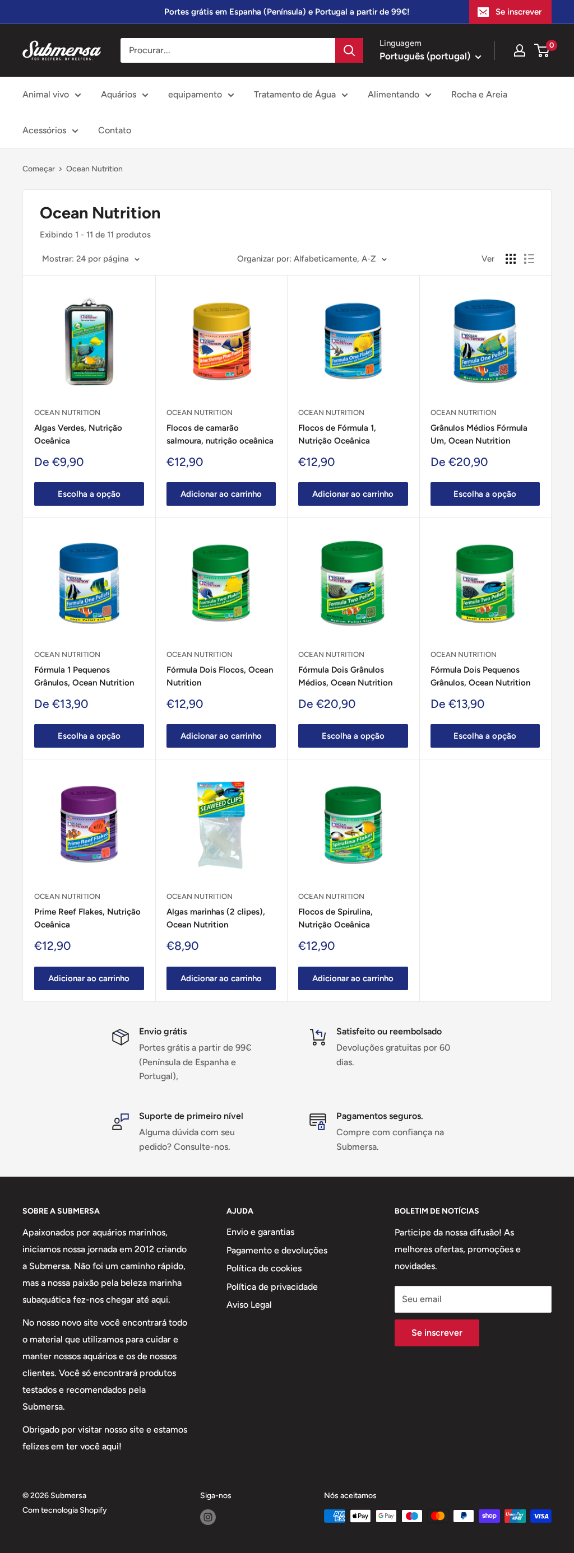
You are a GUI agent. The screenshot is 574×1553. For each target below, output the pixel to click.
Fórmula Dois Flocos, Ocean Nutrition (219, 676)
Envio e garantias (260, 1231)
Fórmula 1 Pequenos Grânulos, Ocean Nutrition (84, 676)
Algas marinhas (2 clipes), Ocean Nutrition (215, 918)
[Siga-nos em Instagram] (208, 1517)
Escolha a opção (89, 494)
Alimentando (393, 94)
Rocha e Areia (479, 94)
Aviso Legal (249, 1304)
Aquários (118, 94)
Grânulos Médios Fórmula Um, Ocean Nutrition (478, 434)
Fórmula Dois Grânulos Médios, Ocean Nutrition (345, 676)
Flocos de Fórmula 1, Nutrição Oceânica (337, 434)
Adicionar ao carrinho (221, 494)
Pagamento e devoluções (276, 1250)
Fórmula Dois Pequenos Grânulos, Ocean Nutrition (480, 676)
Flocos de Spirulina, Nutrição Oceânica (335, 918)
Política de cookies (264, 1268)
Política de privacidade (272, 1286)
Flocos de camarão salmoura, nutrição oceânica (220, 434)
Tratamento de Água (295, 94)
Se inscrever (518, 12)
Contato (114, 130)
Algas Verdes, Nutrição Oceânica (78, 434)
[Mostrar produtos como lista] (529, 259)
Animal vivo (45, 94)
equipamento (195, 94)
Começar (38, 169)
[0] (542, 50)
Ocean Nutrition (94, 169)
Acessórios (44, 130)
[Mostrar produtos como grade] (511, 259)
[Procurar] (349, 50)
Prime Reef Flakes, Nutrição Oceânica (87, 918)
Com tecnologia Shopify (64, 1510)
